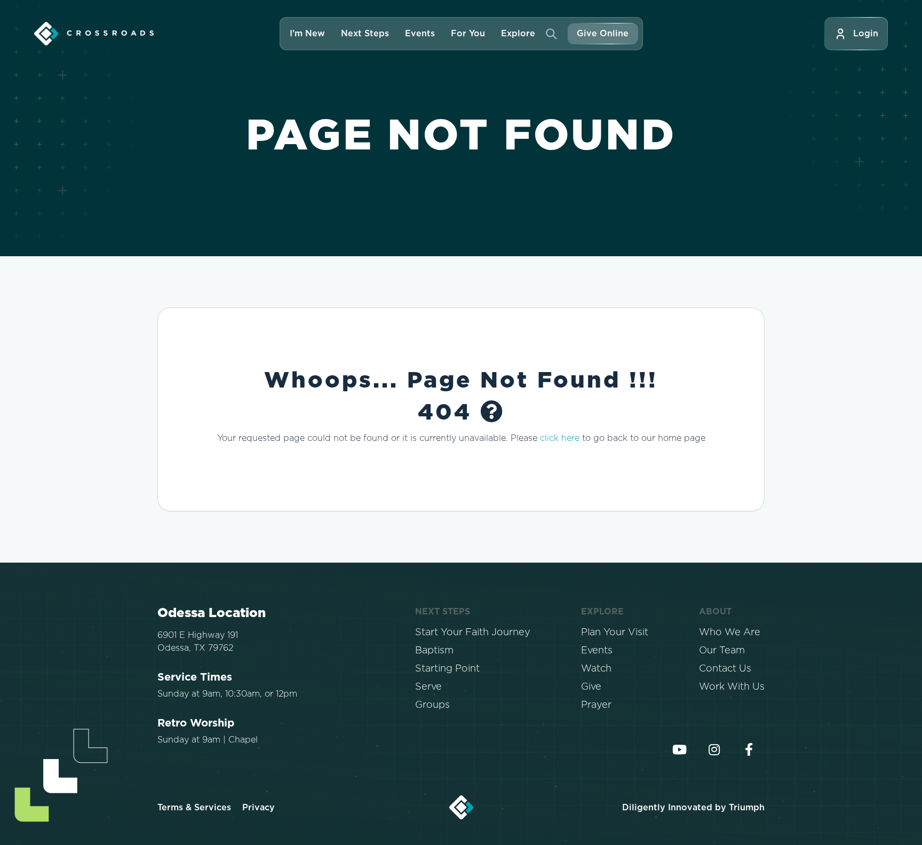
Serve (428, 687)
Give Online (603, 33)
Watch (596, 669)
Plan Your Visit (614, 632)
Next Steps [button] (365, 33)
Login (865, 33)
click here (559, 438)
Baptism (434, 651)
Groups (432, 705)
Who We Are (729, 632)
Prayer (596, 705)
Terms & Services (194, 807)
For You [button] (468, 33)
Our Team (722, 651)
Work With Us (732, 687)
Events (420, 33)
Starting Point (447, 669)
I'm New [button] (307, 33)
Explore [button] (518, 33)
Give (591, 687)
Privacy (258, 807)
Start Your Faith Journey (472, 632)
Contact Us (725, 669)
